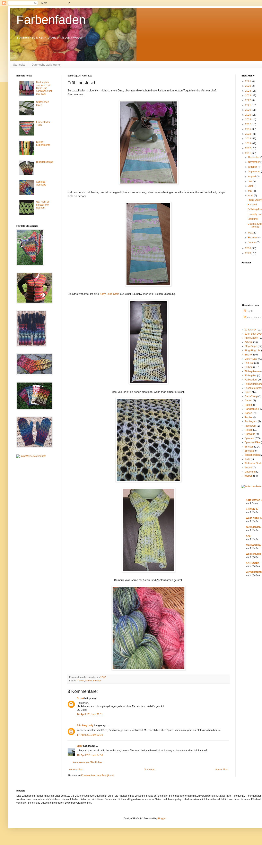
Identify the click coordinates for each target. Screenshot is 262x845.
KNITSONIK (252, 562)
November (254, 162)
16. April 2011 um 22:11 (90, 714)
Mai (250, 190)
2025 (248, 85)
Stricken (97, 680)
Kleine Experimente (43, 143)
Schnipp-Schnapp (41, 183)
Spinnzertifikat (252, 442)
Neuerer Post (76, 769)
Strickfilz (249, 450)
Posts (249, 311)
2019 (248, 114)
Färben (80, 680)
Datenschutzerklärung (46, 64)
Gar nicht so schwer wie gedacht (43, 204)
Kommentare (253, 317)
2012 (248, 148)
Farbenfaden (51, 20)
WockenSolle (253, 553)
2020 (248, 109)
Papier (248, 417)
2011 (248, 153)
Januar (252, 242)
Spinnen (249, 438)
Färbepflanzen (253, 371)
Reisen (249, 429)
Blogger (162, 818)
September (254, 171)
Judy (80, 746)
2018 (248, 119)
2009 (248, 253)
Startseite (19, 64)
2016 (248, 129)
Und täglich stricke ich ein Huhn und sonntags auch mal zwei (44, 88)
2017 (248, 124)
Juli (250, 181)
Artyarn (249, 342)
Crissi (80, 698)
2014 (248, 138)
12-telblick (250, 329)
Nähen (88, 680)
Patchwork (250, 425)
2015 (248, 133)
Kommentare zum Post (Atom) (97, 775)
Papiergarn (251, 421)
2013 (248, 143)
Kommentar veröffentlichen (88, 762)
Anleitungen (251, 337)
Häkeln (249, 404)
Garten (248, 400)
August (252, 176)
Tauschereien (252, 454)
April (251, 195)
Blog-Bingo (251, 346)
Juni (250, 185)
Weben (249, 475)
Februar (252, 237)
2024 (248, 90)
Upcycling (250, 471)
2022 (248, 100)
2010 (248, 248)
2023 (248, 95)
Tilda (247, 459)
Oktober (252, 166)
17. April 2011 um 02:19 (90, 734)
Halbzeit (252, 204)
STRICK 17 (252, 509)
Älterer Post (221, 769)
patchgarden (253, 527)
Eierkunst (253, 219)
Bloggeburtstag (44, 162)
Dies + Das (251, 358)
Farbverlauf (251, 379)
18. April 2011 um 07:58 (90, 755)
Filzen (248, 392)
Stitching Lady (85, 725)
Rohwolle (250, 434)
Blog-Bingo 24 (253, 350)
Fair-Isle (249, 363)
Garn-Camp (251, 396)
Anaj (248, 536)
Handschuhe (252, 409)
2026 (248, 81)
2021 (248, 105)
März (251, 232)
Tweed (248, 467)
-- (109, 293)
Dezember (254, 157)
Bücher (249, 354)
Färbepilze (250, 375)
